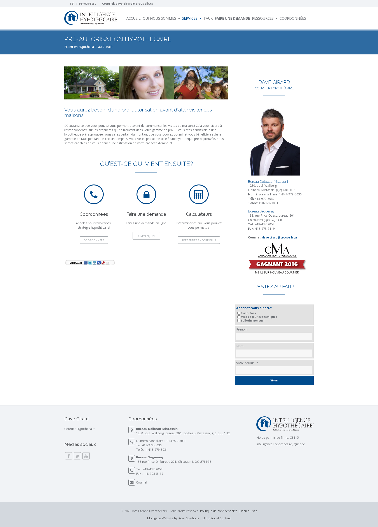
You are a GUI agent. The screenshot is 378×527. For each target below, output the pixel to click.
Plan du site (249, 511)
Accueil (133, 18)
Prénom (242, 329)
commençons (146, 236)
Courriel (141, 482)
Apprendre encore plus (199, 240)
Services (190, 18)
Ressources (263, 18)
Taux (208, 18)
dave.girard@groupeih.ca (134, 3)
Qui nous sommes (159, 18)
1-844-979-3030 (86, 3)
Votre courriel (247, 363)
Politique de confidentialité (218, 511)
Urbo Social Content (217, 518)
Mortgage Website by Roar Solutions (173, 518)
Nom (239, 346)
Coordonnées (293, 18)
